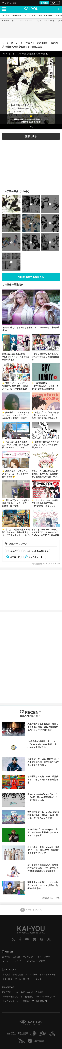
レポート (48, 956)
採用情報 (40, 1001)
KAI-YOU (5, 21)
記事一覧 (6, 956)
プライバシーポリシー (45, 996)
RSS (48, 939)
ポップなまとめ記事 (36, 961)
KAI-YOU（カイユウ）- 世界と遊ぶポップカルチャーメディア (31, 9)
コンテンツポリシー (11, 1001)
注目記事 (17, 956)
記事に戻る (31, 136)
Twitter (13, 939)
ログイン (54, 3)
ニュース (30, 21)
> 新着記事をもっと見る (50, 898)
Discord (34, 939)
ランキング (28, 956)
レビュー (6, 961)
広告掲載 (39, 992)
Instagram (41, 939)
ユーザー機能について (12, 996)
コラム (38, 956)
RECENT (32, 712)
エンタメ (39, 979)
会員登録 (44, 3)
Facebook (20, 939)
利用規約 (29, 996)
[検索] (58, 9)
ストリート (28, 979)
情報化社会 (18, 974)
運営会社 (27, 1001)
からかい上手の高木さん (37, 551)
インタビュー (19, 961)
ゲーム (18, 979)
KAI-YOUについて (10, 992)
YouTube (27, 939)
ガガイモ (14, 551)
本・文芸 (6, 974)
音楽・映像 (7, 979)
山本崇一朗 (15, 557)
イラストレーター (36, 557)
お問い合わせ (27, 992)
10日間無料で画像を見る (31, 277)
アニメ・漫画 (31, 974)
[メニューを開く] (4, 9)
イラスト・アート (18, 21)
